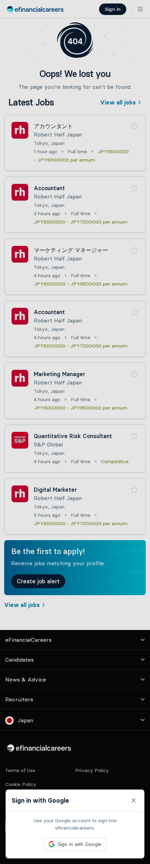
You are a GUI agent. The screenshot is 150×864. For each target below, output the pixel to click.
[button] (75, 432)
